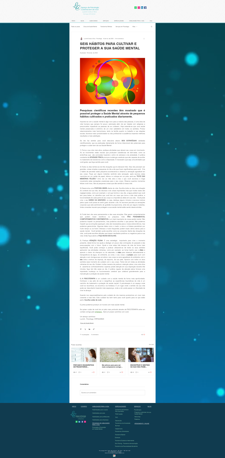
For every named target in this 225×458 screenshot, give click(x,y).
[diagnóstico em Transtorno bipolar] (84, 355)
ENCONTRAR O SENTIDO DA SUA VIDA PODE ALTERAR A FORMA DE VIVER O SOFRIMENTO (140, 366)
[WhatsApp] (135, 7)
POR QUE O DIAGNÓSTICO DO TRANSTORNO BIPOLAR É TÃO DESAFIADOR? (83, 366)
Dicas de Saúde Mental (90, 26)
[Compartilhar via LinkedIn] (89, 329)
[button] (151, 26)
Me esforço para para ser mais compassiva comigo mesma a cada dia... (111, 366)
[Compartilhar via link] (94, 329)
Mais (134, 26)
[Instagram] (139, 7)
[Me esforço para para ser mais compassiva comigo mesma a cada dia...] (112, 355)
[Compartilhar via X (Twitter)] (85, 329)
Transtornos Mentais (106, 26)
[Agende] (77, 422)
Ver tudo (151, 344)
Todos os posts (75, 26)
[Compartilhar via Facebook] (81, 329)
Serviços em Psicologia (122, 26)
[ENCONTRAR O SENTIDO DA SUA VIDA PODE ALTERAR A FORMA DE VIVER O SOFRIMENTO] (141, 355)
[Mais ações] (144, 39)
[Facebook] (145, 7)
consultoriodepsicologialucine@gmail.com (115, 453)
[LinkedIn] (142, 7)
